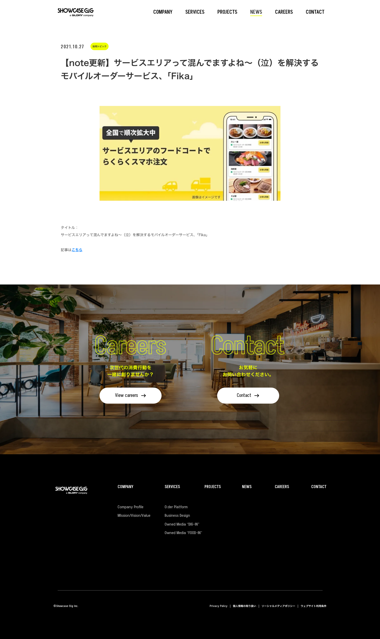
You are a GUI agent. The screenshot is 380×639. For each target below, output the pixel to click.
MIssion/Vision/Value (134, 515)
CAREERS (282, 487)
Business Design (177, 515)
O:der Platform (176, 507)
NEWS (247, 487)
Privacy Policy (218, 606)
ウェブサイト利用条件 (313, 606)
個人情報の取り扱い (244, 606)
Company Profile (130, 507)
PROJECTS (212, 487)
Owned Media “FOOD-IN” (183, 533)
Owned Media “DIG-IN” (182, 524)
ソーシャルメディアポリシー (278, 606)
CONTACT (318, 487)
